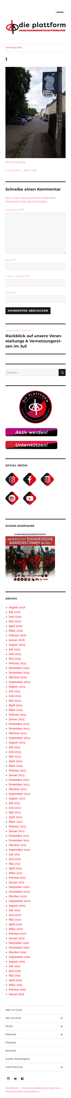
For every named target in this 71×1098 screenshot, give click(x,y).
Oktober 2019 (17, 952)
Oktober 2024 (18, 677)
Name (10, 260)
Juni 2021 (15, 859)
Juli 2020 (14, 910)
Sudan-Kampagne (17, 1058)
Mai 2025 (15, 658)
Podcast (10, 1042)
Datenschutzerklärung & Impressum (41, 1088)
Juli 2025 (14, 649)
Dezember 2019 (19, 943)
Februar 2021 (17, 877)
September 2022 (19, 793)
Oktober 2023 (18, 733)
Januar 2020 (17, 938)
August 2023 (17, 742)
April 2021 (15, 868)
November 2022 (19, 784)
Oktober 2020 (18, 896)
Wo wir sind (13, 1018)
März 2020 (16, 929)
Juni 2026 (15, 616)
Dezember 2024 (19, 668)
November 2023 (19, 728)
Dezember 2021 (19, 835)
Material (10, 1034)
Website (11, 292)
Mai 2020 (15, 919)
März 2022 (16, 821)
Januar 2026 (17, 640)
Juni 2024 (15, 696)
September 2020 (19, 901)
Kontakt (10, 1050)
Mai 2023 (15, 756)
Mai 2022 (15, 812)
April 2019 (15, 980)
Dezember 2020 (19, 887)
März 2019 (15, 984)
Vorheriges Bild (13, 47)
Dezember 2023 (19, 724)
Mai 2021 (14, 863)
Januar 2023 (16, 775)
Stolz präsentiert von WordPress (22, 1091)
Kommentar (14, 209)
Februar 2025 (17, 663)
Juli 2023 (14, 747)
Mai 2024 (15, 700)
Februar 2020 (17, 933)
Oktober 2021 (17, 845)
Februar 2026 (17, 635)
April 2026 (15, 626)
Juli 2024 (14, 691)
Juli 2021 (14, 854)
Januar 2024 (17, 719)
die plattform (12, 1088)
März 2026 (16, 630)
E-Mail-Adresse (17, 276)
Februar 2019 (17, 989)
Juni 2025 (15, 654)
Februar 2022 (17, 826)
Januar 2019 (16, 994)
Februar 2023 (17, 770)
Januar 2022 (17, 831)
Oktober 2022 (18, 789)
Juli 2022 (14, 803)
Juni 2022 (15, 807)
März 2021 (15, 873)
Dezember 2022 (19, 779)
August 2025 (17, 644)
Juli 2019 (14, 966)
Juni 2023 (15, 751)
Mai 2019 (15, 975)
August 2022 (17, 798)
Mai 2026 (15, 621)
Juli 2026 (14, 612)
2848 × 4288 (30, 170)
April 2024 (15, 705)
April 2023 (15, 761)
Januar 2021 (16, 882)
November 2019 (19, 947)
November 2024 (19, 672)
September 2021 (19, 849)
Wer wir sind (13, 1009)
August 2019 (17, 961)
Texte (9, 1026)
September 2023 (19, 737)
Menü (60, 12)
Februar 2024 (17, 714)
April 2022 (15, 817)
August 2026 (17, 607)
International (14, 1067)
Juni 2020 (15, 915)
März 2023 (16, 765)
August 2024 (17, 686)
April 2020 (15, 924)
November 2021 (19, 840)
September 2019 (19, 957)
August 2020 (17, 905)
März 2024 (16, 710)
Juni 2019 (15, 971)
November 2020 (19, 891)
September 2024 (19, 682)
